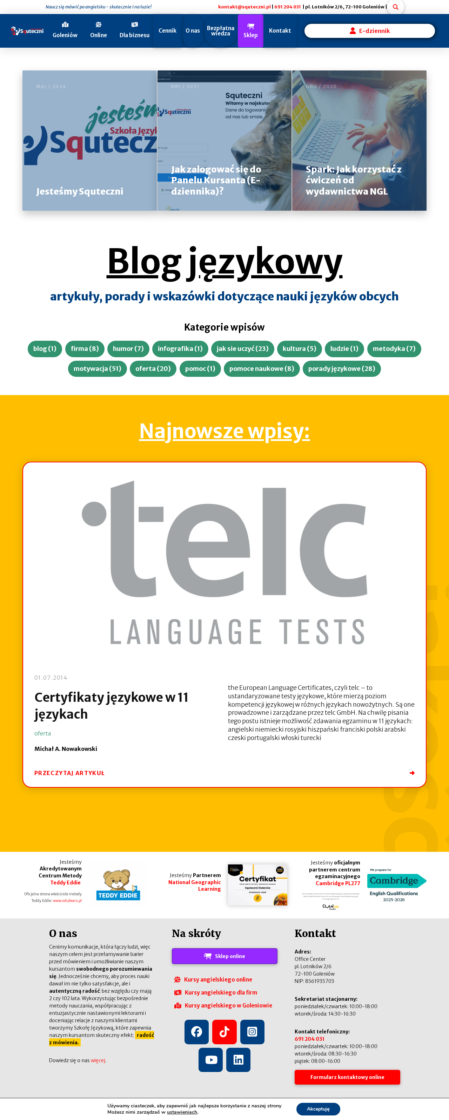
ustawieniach (182, 1112)
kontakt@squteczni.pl (244, 6)
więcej (98, 1060)
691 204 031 (287, 6)
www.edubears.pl (67, 900)
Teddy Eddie (66, 883)
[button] (62, 30)
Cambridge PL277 (338, 883)
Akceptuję (318, 1109)
